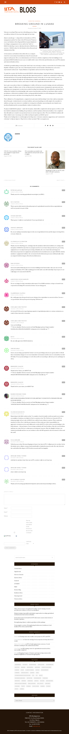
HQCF (37, 672)
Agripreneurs (49, 664)
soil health (40, 683)
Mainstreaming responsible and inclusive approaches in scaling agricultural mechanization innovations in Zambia (34, 614)
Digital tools (17, 571)
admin (17, 134)
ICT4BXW (17, 583)
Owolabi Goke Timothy (19, 307)
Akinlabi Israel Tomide (18, 456)
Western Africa (18, 599)
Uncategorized (18, 596)
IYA (36, 675)
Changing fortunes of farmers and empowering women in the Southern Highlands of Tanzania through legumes (32, 653)
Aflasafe (25, 664)
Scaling (42, 680)
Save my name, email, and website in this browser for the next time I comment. (29, 526)
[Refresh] (16, 536)
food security (24, 672)
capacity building (46, 667)
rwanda (24, 680)
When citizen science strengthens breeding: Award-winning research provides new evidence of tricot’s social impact (32, 609)
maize (40, 675)
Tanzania (47, 683)
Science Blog (17, 590)
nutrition (29, 678)
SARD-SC (36, 680)
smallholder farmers (20, 683)
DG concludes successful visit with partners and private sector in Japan (34, 152)
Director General (34, 21)
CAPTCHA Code (28, 542)
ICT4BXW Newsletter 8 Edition (22, 675)
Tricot (23, 686)
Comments (19, 125)
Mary (15, 653)
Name (6, 508)
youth (16, 688)
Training (17, 686)
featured (16, 580)
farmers (17, 672)
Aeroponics (18, 664)
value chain (35, 686)
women (42, 686)
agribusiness (32, 664)
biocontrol (30, 667)
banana (23, 667)
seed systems (49, 680)
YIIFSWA (48, 686)
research (17, 680)
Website (6, 516)
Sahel (15, 586)
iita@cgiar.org (36, 726)
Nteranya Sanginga (20, 678)
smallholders (31, 683)
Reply (63, 190)
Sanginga (30, 680)
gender (32, 672)
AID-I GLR (17, 667)
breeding (37, 667)
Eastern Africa (18, 577)
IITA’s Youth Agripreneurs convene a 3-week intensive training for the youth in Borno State (32, 644)
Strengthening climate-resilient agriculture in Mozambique (29, 622)
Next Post (61, 180)
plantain (45, 678)
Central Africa (18, 568)
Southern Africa (18, 593)
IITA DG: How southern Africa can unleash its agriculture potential (12, 152)
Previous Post (10, 180)
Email (6, 512)
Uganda (29, 686)
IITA (33, 675)
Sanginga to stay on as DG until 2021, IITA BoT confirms (55, 171)
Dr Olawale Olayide (18, 479)
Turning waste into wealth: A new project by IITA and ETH (35, 636)
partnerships (37, 678)
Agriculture (41, 664)
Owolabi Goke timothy (19, 320)
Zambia (22, 688)
